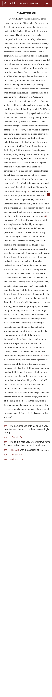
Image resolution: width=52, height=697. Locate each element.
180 (28, 191)
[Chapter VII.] (3, 348)
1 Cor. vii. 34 (16, 437)
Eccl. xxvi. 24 (16, 459)
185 (11, 409)
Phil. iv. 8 (14, 450)
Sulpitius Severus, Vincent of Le (25, 3)
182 (20, 270)
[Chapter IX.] (49, 348)
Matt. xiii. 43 (16, 454)
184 (42, 356)
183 (42, 302)
